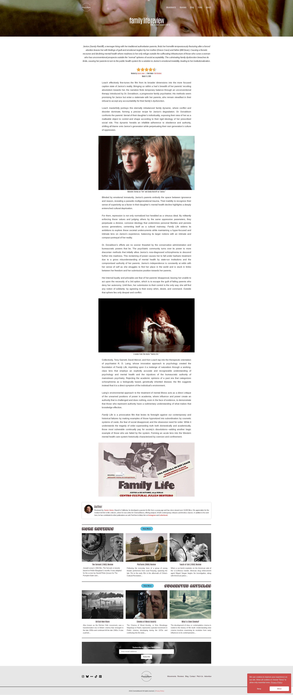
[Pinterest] (100, 676)
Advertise (207, 676)
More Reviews (98, 528)
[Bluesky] (87, 676)
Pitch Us (200, 676)
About (208, 7)
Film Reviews (157, 73)
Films (200, 7)
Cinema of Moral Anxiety (146, 621)
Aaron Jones (141, 73)
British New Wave (103, 621)
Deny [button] (259, 689)
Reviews (183, 7)
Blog (192, 7)
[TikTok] (96, 676)
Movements (171, 7)
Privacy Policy (159, 691)
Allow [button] (279, 689)
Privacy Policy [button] (276, 682)
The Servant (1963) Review (102, 564)
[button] (146, 469)
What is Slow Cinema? (190, 621)
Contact (192, 676)
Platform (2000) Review (146, 564)
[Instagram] (83, 676)
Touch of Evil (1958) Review (190, 564)
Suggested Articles (187, 585)
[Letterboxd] (91, 676)
